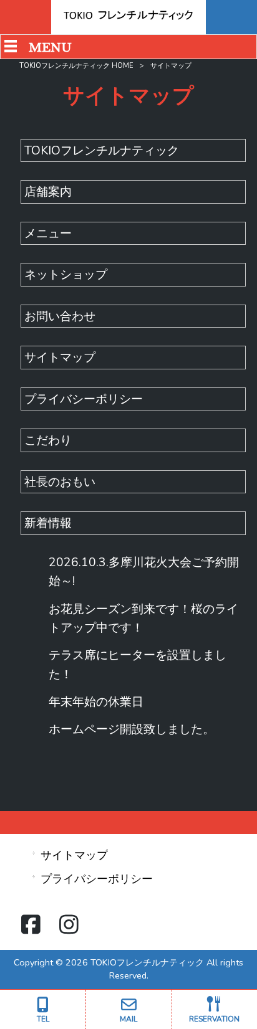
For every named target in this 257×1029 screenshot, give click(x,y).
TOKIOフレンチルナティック (101, 151)
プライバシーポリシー (83, 399)
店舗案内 (48, 192)
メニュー (48, 233)
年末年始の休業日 (96, 702)
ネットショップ (65, 275)
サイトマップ (59, 357)
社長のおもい (59, 482)
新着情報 (48, 523)
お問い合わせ (59, 316)
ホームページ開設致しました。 (132, 729)
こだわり (48, 440)
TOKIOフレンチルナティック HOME (76, 65)
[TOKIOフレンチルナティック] (128, 19)
